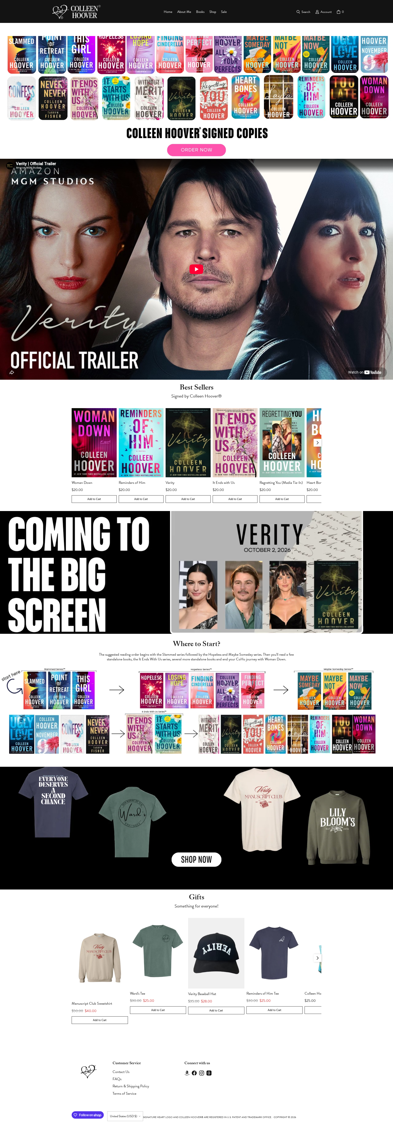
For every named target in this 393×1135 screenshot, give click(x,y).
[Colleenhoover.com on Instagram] (201, 1073)
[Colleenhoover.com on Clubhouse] (187, 1073)
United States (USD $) (123, 1116)
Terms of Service (124, 1093)
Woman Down (82, 482)
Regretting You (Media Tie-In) (281, 482)
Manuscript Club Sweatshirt (92, 1003)
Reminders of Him (132, 482)
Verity (170, 482)
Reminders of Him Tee (262, 993)
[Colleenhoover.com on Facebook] (194, 1073)
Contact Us (121, 1071)
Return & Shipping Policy (131, 1086)
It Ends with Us (224, 482)
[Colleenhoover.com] (75, 11)
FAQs (117, 1079)
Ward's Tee (137, 993)
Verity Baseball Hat (202, 993)
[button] (196, 97)
